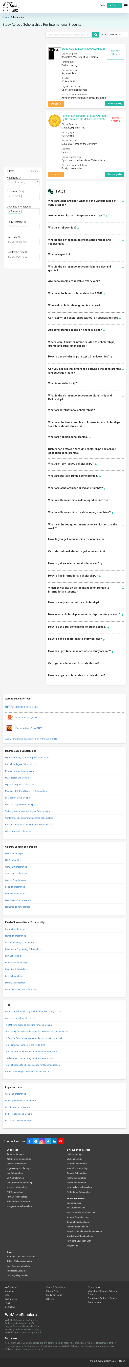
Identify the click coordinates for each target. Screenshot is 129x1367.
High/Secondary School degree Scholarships (27, 757)
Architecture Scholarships (19, 1159)
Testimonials (11, 1299)
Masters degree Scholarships (19, 771)
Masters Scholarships (17, 1187)
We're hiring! (11, 1287)
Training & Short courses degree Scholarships (27, 811)
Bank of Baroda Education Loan (81, 1212)
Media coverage (54, 1295)
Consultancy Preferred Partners (102, 1298)
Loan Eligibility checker (17, 1276)
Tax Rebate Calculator (17, 1271)
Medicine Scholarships (16, 969)
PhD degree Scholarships (17, 797)
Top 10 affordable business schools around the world (31, 1051)
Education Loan (74, 1203)
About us (9, 1291)
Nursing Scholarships (15, 936)
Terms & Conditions (55, 1287)
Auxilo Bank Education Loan (80, 1236)
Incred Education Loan (77, 1227)
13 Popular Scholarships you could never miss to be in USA (33, 1038)
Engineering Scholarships (19, 1168)
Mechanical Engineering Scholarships (23, 949)
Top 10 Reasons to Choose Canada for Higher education (32, 1065)
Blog (7, 1295)
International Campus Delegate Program (102, 1293)
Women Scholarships (15, 1094)
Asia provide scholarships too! (20, 1018)
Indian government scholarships (20, 1100)
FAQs (7, 1303)
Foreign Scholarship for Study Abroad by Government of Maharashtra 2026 (83, 117)
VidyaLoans (72, 1246)
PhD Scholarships (15, 1192)
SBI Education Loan (76, 1208)
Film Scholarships (14, 956)
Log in (102, 5)
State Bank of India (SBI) (26, 707)
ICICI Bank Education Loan (79, 1241)
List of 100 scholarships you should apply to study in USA (33, 1011)
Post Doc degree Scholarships (20, 804)
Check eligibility (114, 103)
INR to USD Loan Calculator (19, 1261)
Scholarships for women (18, 1202)
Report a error (94, 1302)
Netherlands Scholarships (17, 907)
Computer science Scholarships (20, 989)
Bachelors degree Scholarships (20, 764)
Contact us (10, 1307)
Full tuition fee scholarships (18, 1120)
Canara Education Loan (78, 1222)
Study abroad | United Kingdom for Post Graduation (30, 1058)
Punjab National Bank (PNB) (28, 728)
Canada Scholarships (15, 880)
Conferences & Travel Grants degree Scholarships (29, 818)
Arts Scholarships (15, 1154)
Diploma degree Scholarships (19, 784)
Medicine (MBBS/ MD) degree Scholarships (26, 791)
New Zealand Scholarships (18, 900)
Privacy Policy (52, 1291)
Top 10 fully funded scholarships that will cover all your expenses (36, 1031)
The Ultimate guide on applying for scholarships (28, 1025)
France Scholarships (15, 893)
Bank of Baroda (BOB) (26, 717)
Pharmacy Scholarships (16, 962)
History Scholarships (15, 982)
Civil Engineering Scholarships (19, 942)
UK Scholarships (13, 860)
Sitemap (50, 1299)
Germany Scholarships (16, 867)
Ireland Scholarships (15, 887)
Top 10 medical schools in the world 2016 (25, 1045)
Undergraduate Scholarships (20, 1183)
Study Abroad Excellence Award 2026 (83, 48)
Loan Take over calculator (19, 1266)
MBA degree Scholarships (18, 777)
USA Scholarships (14, 853)
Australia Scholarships (16, 873)
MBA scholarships (15, 1178)
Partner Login (94, 1287)
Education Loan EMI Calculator (21, 1257)
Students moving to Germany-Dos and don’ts (27, 1071)
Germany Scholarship (77, 1164)
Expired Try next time (116, 119)
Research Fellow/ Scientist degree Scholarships (28, 824)
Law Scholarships (14, 976)
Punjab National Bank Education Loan (84, 1231)
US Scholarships (75, 1154)
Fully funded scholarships (17, 1107)
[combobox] (23, 182)
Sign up (115, 5)
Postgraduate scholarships (19, 1206)
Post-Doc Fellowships (17, 1197)
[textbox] (23, 196)
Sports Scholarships (15, 929)
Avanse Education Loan (78, 1217)
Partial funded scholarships (18, 1114)
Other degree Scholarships (18, 831)
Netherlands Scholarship (78, 1192)
